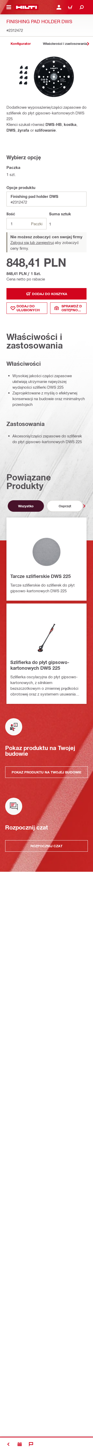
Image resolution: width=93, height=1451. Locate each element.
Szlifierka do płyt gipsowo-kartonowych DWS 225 (39, 665)
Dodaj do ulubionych (28, 308)
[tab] (21, 43)
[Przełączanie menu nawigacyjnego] (8, 7)
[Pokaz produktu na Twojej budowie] (19, 1444)
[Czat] (31, 1444)
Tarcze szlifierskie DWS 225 (40, 576)
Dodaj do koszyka (49, 294)
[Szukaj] (81, 7)
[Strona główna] (26, 7)
